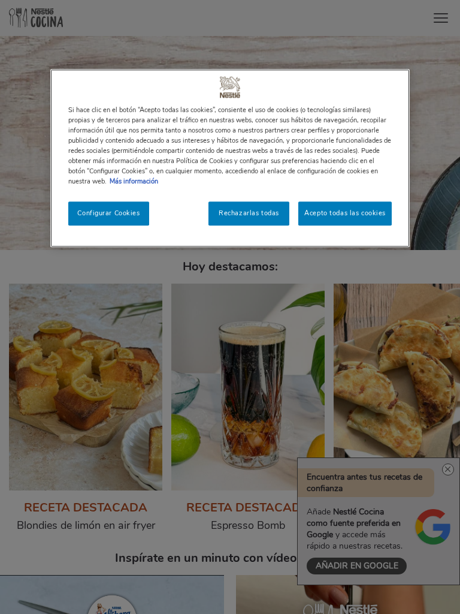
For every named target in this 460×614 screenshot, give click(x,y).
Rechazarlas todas (249, 213)
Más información (134, 181)
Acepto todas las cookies (345, 213)
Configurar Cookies (108, 213)
